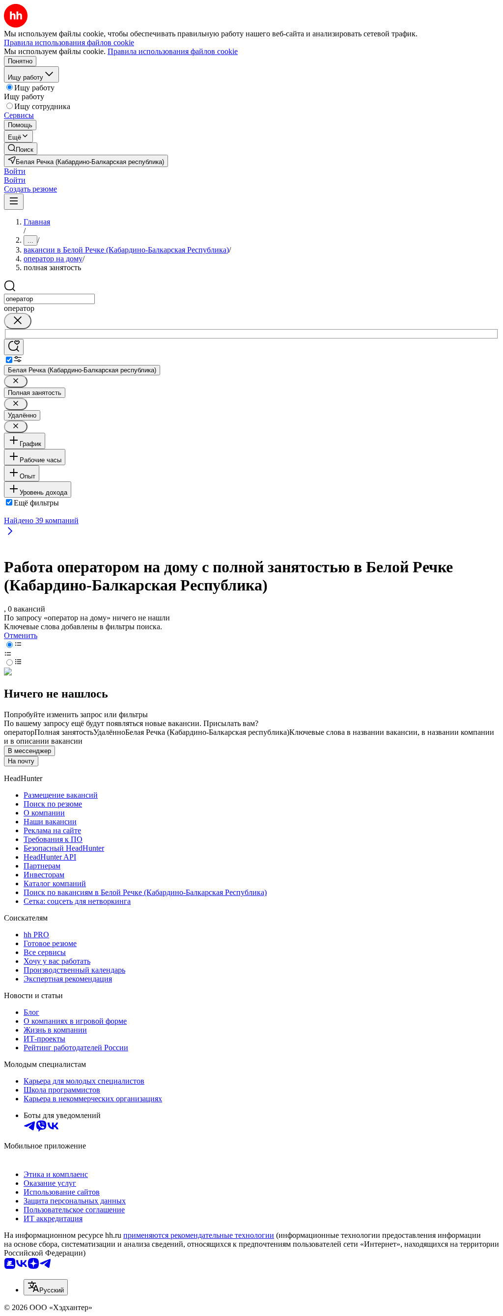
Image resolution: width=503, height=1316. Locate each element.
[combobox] (49, 299)
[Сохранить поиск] (14, 347)
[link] (20, 148)
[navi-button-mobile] (14, 202)
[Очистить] (17, 321)
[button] (15, 171)
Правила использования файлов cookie (173, 51)
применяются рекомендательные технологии (198, 1235)
